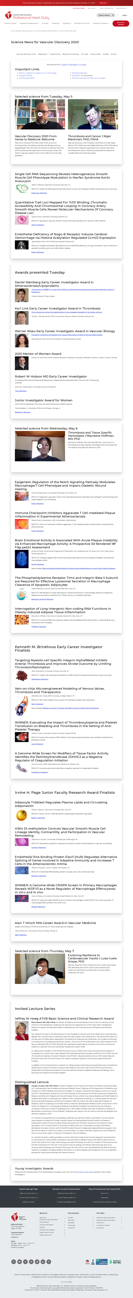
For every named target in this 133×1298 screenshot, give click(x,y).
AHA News (76, 75)
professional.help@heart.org (66, 1202)
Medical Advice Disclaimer (40, 1275)
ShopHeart (71, 1225)
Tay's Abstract (21, 391)
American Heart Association (105, 1217)
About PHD (104, 1193)
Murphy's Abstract (38, 876)
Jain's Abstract (37, 704)
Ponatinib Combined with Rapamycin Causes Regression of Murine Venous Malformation (67, 335)
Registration (42, 54)
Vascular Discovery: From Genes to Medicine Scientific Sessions (40, 31)
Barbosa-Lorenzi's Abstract (42, 599)
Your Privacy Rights (66, 1282)
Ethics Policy (84, 1275)
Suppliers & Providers (75, 1277)
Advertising (104, 1197)
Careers (42, 1227)
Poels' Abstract (37, 531)
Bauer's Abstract (38, 818)
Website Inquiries (28, 1202)
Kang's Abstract (37, 564)
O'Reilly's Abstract (38, 627)
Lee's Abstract (37, 744)
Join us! (103, 3)
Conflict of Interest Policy (98, 1275)
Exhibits (106, 54)
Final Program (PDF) (27, 78)
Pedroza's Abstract (39, 193)
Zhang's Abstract (38, 907)
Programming (54, 54)
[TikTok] (37, 1262)
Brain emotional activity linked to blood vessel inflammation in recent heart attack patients (78, 568)
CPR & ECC (100, 1222)
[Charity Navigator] (102, 1262)
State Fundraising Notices (92, 1277)
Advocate (71, 1220)
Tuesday (63, 65)
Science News (95, 54)
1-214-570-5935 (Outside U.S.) (28, 1197)
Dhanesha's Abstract (39, 679)
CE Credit (84, 54)
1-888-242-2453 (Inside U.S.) (28, 1193)
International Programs (47, 1230)
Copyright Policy (73, 1275)
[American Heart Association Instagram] (31, 1262)
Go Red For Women (103, 1225)
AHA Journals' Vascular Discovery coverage (88, 78)
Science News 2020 (70, 31)
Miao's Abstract (37, 252)
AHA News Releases (79, 73)
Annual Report (44, 1222)
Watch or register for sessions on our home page (37, 73)
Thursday (82, 65)
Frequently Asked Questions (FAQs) (104, 1202)
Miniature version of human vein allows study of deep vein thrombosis (70, 708)
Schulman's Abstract (39, 772)
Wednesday (73, 65)
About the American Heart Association (49, 1218)
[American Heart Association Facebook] (25, 1262)
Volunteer (71, 1222)
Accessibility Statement (58, 1275)
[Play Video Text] (40, 114)
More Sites (100, 1228)
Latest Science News (47, 1232)
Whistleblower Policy (39, 1277)
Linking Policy (113, 1275)
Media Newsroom (46, 1235)
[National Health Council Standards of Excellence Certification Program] (87, 1262)
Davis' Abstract (37, 504)
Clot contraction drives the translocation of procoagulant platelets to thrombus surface (66, 312)
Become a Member (121, 23)
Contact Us (14, 1237)
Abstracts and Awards (70, 54)
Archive (61, 31)
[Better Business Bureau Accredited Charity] (93, 1262)
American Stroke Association (106, 1220)
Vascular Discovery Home (26, 54)
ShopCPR (71, 1228)
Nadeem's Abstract (23, 412)
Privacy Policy (25, 1275)
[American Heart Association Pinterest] (48, 1262)
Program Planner (25, 75)
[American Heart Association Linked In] (42, 1262)
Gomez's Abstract (38, 848)
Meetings (18, 31)
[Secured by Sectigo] (115, 1262)
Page (91, 1172)
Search (113, 15)
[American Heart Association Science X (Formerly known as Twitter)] (13, 1262)
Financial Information (46, 1225)
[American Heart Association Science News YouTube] (19, 1262)
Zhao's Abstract (37, 225)
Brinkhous (81, 1172)
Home (13, 31)
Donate (70, 1217)
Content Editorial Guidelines (57, 1277)
